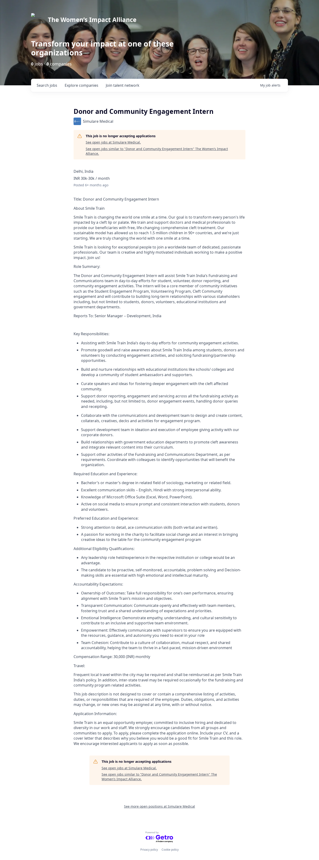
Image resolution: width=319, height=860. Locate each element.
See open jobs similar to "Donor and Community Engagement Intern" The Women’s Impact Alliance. (157, 151)
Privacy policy (149, 850)
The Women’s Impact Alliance (92, 19)
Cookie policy (170, 850)
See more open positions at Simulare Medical (159, 806)
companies (81, 85)
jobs (47, 85)
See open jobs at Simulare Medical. (113, 142)
